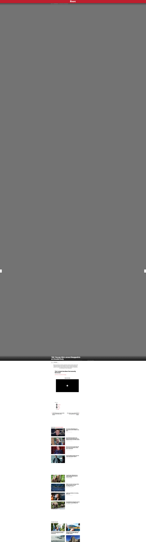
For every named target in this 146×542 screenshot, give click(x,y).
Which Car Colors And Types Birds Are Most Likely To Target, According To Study (72, 485)
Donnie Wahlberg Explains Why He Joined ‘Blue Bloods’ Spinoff (72, 456)
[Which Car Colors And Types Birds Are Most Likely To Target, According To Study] (58, 488)
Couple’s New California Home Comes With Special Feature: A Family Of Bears (72, 476)
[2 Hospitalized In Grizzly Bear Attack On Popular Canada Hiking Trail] (58, 505)
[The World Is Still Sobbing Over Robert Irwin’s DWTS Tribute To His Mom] (58, 432)
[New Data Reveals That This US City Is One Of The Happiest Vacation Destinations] (58, 527)
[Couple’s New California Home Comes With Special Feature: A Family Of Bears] (58, 479)
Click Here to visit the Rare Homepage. (60, 374)
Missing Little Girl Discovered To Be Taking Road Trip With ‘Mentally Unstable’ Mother (72, 532)
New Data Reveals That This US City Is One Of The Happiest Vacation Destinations (58, 532)
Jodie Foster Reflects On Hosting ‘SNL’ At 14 (72, 494)
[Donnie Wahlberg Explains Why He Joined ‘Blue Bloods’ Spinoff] (58, 459)
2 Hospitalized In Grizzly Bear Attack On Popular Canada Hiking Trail (73, 502)
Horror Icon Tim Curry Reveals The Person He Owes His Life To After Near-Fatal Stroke (72, 447)
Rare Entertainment (59, 427)
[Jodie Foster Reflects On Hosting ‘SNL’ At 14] (58, 496)
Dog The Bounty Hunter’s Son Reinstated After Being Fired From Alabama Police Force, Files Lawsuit (72, 438)
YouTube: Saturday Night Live (90, 360)
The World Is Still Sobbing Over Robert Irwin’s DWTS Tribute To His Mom (72, 429)
